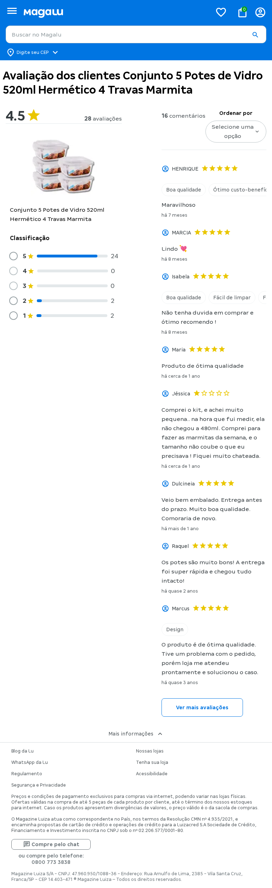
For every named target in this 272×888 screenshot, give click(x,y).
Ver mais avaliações (202, 707)
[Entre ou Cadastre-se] (260, 12)
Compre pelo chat (55, 844)
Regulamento (26, 773)
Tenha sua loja (152, 762)
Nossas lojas (150, 751)
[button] (255, 34)
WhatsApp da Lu (29, 762)
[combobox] (136, 34)
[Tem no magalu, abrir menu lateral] (12, 11)
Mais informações (130, 734)
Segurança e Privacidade (38, 785)
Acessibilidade (152, 773)
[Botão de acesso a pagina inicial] (115, 12)
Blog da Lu (22, 751)
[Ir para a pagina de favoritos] (221, 12)
